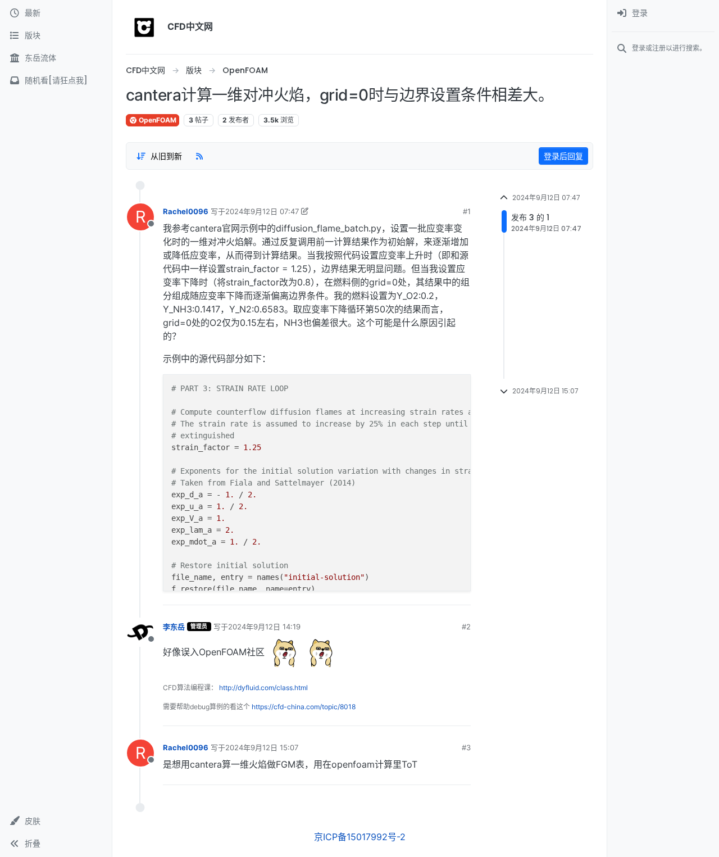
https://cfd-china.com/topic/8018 (304, 706)
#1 (467, 211)
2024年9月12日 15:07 (261, 747)
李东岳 (174, 626)
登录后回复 (563, 156)
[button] (55, 821)
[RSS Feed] (199, 155)
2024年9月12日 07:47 (262, 211)
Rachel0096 (185, 211)
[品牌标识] (144, 26)
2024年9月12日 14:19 (264, 626)
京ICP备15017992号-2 (360, 836)
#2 (466, 626)
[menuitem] (663, 13)
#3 (466, 747)
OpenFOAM (156, 120)
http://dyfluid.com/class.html (263, 687)
